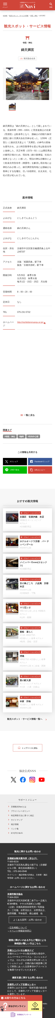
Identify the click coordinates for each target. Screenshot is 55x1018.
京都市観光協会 (15, 894)
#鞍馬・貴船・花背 (28, 641)
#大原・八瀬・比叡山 (29, 687)
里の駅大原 (25, 680)
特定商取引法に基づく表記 (22, 815)
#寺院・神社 (10, 436)
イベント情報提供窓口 (20, 931)
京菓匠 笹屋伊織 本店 (32, 517)
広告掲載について (18, 927)
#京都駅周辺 (25, 526)
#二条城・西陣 (38, 666)
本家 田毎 (25, 701)
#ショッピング (34, 520)
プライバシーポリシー (20, 811)
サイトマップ (16, 820)
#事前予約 (30, 635)
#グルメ (23, 523)
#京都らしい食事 (27, 638)
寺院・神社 (34, 15)
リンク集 (15, 829)
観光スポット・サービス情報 (18, 15)
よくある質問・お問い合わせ (27, 919)
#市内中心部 (33, 436)
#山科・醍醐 (25, 617)
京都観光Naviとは (18, 807)
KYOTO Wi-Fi (17, 833)
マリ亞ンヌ (25, 607)
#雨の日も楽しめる (28, 611)
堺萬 (22, 656)
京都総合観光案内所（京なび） (22, 858)
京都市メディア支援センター (21, 984)
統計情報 (15, 824)
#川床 (22, 635)
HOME (5, 15)
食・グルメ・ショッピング (30, 513)
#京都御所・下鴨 (27, 593)
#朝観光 (23, 520)
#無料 (21, 436)
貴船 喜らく (26, 631)
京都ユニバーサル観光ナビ (20, 950)
